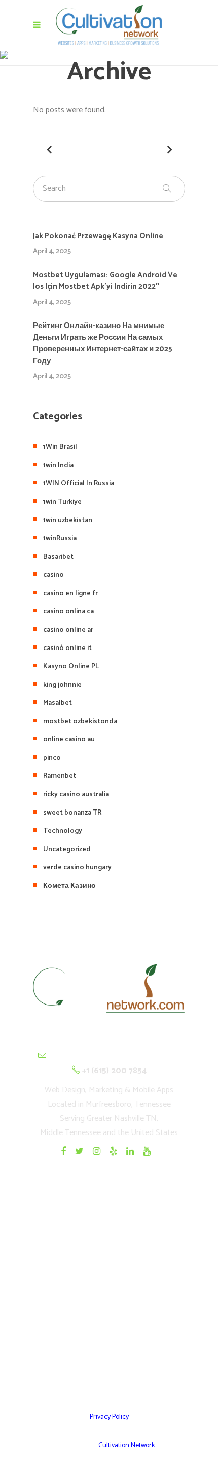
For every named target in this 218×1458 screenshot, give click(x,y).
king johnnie (62, 685)
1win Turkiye (62, 502)
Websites (109, 1262)
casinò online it (67, 648)
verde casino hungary (77, 867)
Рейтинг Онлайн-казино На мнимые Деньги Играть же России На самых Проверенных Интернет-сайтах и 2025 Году (102, 343)
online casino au (69, 740)
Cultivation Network (126, 1445)
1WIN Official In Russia (78, 484)
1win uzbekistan (67, 520)
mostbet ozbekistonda (80, 721)
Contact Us (109, 1362)
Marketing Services (109, 1337)
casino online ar (68, 630)
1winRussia (60, 538)
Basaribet (58, 557)
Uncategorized (67, 849)
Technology (62, 831)
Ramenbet (59, 776)
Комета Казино (69, 886)
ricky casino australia (76, 794)
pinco (52, 758)
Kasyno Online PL (71, 666)
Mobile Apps (109, 1287)
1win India (58, 465)
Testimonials (109, 1312)
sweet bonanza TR (72, 813)
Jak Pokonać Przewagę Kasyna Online (98, 236)
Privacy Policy (109, 1417)
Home (109, 1238)
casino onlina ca (68, 612)
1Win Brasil (60, 447)
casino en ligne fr (70, 593)
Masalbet (57, 703)
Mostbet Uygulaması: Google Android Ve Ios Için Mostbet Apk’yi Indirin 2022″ (105, 281)
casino (53, 575)
